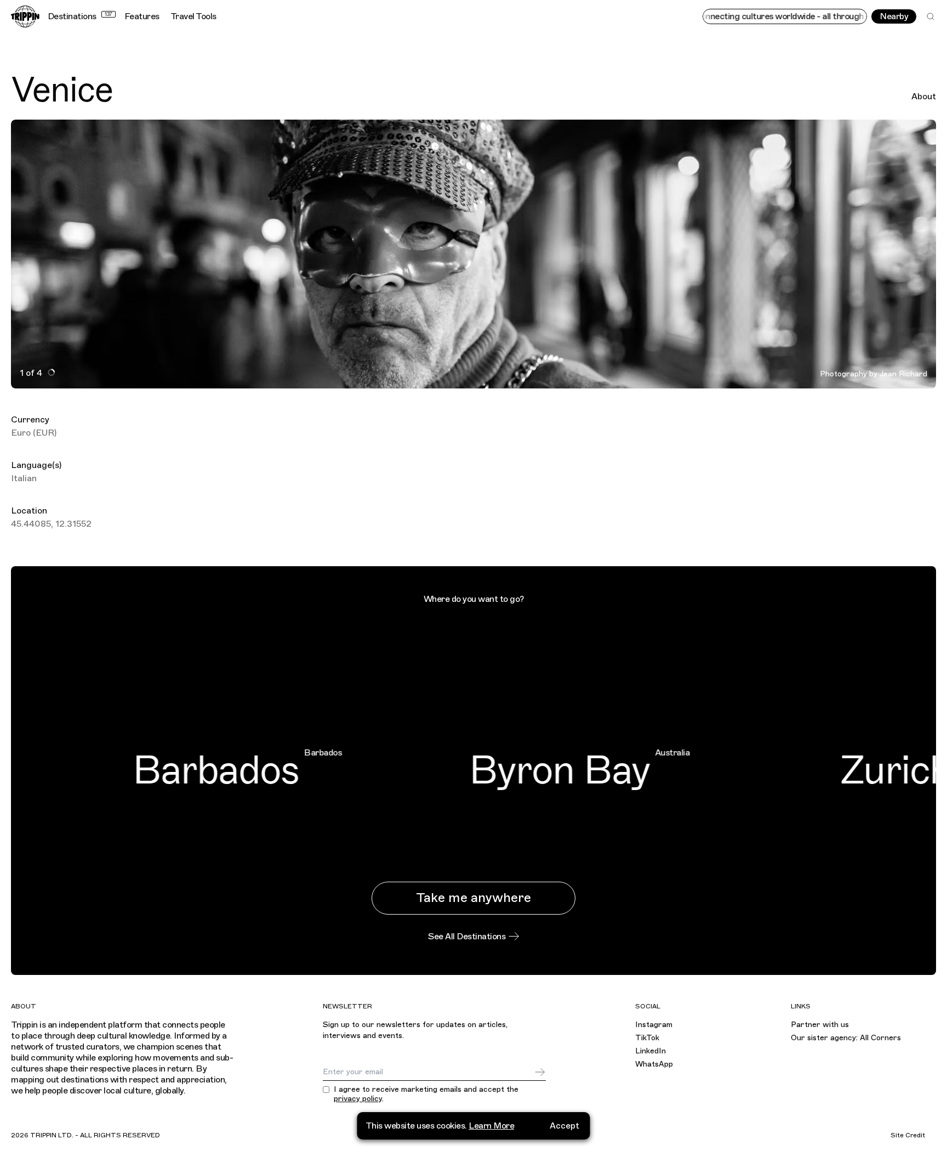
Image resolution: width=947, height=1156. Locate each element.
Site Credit (908, 1135)
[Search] (930, 16)
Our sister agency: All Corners (846, 1037)
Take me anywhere (473, 897)
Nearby (894, 16)
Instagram (653, 1024)
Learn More (491, 1125)
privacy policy (358, 1098)
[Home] (25, 16)
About (923, 96)
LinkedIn (650, 1051)
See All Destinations (466, 936)
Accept (564, 1125)
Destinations (80, 16)
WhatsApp (654, 1064)
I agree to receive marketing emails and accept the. (426, 1094)
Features (141, 16)
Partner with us (820, 1024)
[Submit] (540, 1072)
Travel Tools (193, 16)
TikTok (647, 1037)
